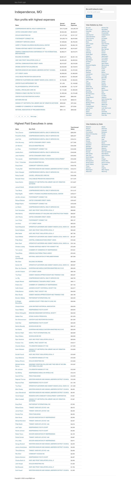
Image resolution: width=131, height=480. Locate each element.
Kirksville (88, 52)
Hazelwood (105, 86)
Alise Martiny (19, 213)
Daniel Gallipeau (20, 230)
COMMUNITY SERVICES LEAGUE (25, 42)
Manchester (105, 90)
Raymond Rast (19, 382)
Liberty (88, 49)
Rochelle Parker (19, 179)
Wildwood (104, 101)
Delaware (104, 132)
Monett (88, 110)
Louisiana (88, 143)
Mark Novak (18, 417)
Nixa (103, 92)
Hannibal (104, 47)
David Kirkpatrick (20, 227)
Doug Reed (18, 404)
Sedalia (88, 45)
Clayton (104, 36)
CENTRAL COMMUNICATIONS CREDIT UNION (29, 63)
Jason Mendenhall (20, 392)
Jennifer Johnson (20, 197)
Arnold (103, 110)
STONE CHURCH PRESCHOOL (38, 316)
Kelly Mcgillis (19, 194)
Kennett (88, 95)
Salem (88, 111)
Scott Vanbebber (20, 210)
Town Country (90, 38)
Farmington (105, 58)
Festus (103, 81)
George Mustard (20, 444)
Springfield (105, 29)
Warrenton (89, 113)
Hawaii (103, 136)
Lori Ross (18, 149)
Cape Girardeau (90, 36)
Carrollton (89, 115)
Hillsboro (104, 97)
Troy (87, 81)
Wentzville (89, 58)
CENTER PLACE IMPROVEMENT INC (26, 83)
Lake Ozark (89, 108)
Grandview (105, 60)
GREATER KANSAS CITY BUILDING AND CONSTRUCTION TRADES (48, 213)
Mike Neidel (18, 233)
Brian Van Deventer (20, 268)
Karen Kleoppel (19, 172)
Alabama (88, 127)
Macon (88, 99)
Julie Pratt (18, 139)
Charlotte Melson (20, 346)
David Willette (19, 237)
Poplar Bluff (89, 54)
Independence (106, 35)
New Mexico (105, 153)
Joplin (87, 33)
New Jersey (89, 153)
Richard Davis (19, 407)
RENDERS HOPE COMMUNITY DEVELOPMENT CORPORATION (47, 396)
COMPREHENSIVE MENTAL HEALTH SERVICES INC (30, 28)
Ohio (103, 157)
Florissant (89, 47)
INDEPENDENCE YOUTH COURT (38, 310)
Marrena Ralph (19, 333)
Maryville (88, 70)
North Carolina (106, 155)
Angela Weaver (19, 281)
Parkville (88, 104)
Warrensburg (105, 65)
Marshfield (89, 92)
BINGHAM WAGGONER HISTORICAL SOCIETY (42, 313)
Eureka (104, 83)
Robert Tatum (19, 434)
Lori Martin (18, 207)
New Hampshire (106, 152)
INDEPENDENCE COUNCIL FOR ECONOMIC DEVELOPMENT (47, 159)
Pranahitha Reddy (20, 136)
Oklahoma (89, 159)
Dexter (103, 94)
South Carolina (106, 162)
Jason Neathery (19, 155)
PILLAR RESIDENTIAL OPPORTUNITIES (27, 86)
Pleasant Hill (89, 88)
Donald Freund (19, 354)
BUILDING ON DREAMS (22, 57)
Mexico (104, 51)
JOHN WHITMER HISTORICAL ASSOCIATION (42, 306)
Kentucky (104, 141)
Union (87, 69)
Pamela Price (19, 414)
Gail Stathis (18, 329)
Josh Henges (19, 464)
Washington (105, 56)
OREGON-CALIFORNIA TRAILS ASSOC (40, 253)
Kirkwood (104, 61)
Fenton (104, 52)
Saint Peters (105, 63)
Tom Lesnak (18, 159)
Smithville (104, 111)
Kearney (88, 90)
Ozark (103, 70)
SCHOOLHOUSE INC (35, 326)
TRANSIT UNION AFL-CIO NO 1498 (39, 407)
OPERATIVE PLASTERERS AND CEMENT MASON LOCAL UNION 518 (35, 80)
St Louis (88, 27)
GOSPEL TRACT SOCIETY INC (38, 291)
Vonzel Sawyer (19, 396)
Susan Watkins (19, 310)
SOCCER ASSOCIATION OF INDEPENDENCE (42, 417)
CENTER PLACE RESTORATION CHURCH (27, 96)
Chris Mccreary (19, 142)
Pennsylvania (89, 161)
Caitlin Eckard (19, 288)
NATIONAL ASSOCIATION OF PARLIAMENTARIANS (30, 110)
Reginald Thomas (20, 379)
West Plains (89, 60)
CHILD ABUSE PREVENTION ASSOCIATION (28, 77)
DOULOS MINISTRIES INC (23, 35)
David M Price (19, 376)
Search (89, 16)
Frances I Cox (19, 343)
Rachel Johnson (20, 431)
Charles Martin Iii (20, 460)
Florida (104, 134)
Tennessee (105, 164)
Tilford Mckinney (20, 450)
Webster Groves (106, 113)
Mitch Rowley (19, 389)
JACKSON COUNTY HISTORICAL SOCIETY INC (42, 288)
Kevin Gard (18, 243)
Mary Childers (19, 336)
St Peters (88, 61)
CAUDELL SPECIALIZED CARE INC (25, 90)
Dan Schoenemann (20, 319)
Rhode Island (89, 162)
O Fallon (104, 95)
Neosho (88, 76)
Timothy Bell (18, 169)
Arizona (88, 128)
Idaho (87, 137)
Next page (33, 116)
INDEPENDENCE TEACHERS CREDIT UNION (42, 281)
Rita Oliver (18, 261)
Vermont (88, 168)
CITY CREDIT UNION (21, 73)
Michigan (88, 146)
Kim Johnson (19, 369)
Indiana (88, 139)
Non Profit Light (20, 2)
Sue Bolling (18, 373)
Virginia (104, 168)
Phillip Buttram (19, 291)
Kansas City (105, 27)
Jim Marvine (18, 146)
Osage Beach (90, 97)
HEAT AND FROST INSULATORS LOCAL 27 (27, 60)
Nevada (88, 83)
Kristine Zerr (18, 285)
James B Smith (19, 187)
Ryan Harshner (19, 339)
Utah (103, 166)
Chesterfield (105, 33)
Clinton (88, 63)
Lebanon (88, 51)
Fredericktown (90, 106)
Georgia (88, 136)
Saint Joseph (89, 44)
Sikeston (88, 56)
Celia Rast (18, 323)
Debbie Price (19, 316)
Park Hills (104, 115)
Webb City (104, 104)
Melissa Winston (20, 361)
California (88, 130)
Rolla (87, 42)
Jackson (88, 85)
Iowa (103, 139)
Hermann (104, 106)
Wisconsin (89, 171)
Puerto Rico (105, 161)
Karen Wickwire (19, 349)
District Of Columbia (91, 134)
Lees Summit (89, 35)
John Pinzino (19, 217)
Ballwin (104, 40)
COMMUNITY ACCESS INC (37, 454)
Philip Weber (19, 240)
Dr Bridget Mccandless (18, 302)
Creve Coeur (105, 74)
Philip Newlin (19, 424)
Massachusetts (106, 144)
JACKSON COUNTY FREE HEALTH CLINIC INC (42, 301)
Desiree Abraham (20, 457)
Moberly (104, 85)
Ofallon (88, 67)
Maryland (88, 144)
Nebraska (104, 150)
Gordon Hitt (18, 265)
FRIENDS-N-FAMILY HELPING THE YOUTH (27, 93)
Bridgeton (104, 54)
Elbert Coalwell (19, 399)
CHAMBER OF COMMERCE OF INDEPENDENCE (29, 106)
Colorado (104, 130)
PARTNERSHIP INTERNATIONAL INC (39, 298)
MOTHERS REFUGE (21, 100)
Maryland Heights (91, 65)
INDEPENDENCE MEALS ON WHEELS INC (41, 373)
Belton (103, 88)
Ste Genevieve (90, 94)
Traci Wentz (18, 190)
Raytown (88, 72)
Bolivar (103, 72)
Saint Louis (89, 29)
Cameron (104, 103)
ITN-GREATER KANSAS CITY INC (38, 346)
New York (88, 155)
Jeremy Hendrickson (21, 447)
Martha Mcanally (20, 326)
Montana (88, 150)
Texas (87, 166)
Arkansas (104, 128)
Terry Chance (19, 132)
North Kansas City (107, 99)
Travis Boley (18, 253)
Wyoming (104, 171)
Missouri (104, 148)
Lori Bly (17, 278)
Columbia (88, 31)
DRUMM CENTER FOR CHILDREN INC (26, 67)
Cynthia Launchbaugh (19, 257)
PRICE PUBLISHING (35, 376)
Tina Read (18, 275)
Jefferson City (105, 31)
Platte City (89, 86)
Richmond (89, 101)
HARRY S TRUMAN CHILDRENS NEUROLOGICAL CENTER (32, 45)
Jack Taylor (18, 427)
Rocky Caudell (19, 175)
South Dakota (90, 164)
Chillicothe (104, 45)
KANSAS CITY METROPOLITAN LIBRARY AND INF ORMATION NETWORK (36, 103)
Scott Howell (18, 470)
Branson (104, 42)
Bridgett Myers (19, 204)
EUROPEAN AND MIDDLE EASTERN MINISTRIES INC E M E (46, 268)
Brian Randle (19, 295)
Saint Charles (105, 44)
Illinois (103, 137)
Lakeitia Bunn (19, 152)
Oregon (104, 159)
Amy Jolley (18, 440)
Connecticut (89, 132)
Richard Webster (20, 200)
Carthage (104, 76)
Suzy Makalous (19, 358)
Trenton (104, 79)
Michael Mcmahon (20, 421)
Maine (103, 143)
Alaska (103, 127)
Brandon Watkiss (20, 298)
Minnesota (104, 146)
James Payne (19, 411)
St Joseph (104, 38)
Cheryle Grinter (19, 306)
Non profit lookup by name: (94, 9)
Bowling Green (90, 103)
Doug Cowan (19, 165)
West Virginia (105, 169)
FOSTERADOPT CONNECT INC (24, 38)
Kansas (88, 141)
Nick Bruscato (19, 467)
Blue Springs (105, 49)
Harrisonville (89, 79)
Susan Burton (19, 182)
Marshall (104, 67)
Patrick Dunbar (19, 437)
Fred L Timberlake (20, 162)
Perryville (88, 77)
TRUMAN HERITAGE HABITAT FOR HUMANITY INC (30, 48)
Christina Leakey (20, 246)
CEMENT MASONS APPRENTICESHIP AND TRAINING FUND (46, 275)
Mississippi (89, 148)
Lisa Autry (18, 223)
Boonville (104, 77)
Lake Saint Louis (106, 108)
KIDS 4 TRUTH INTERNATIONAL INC (39, 333)
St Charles (89, 40)
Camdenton (89, 74)
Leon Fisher (18, 220)
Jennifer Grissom (20, 271)
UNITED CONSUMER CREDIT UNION (26, 32)
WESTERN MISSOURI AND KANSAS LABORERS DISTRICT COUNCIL (35, 70)
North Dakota (89, 157)
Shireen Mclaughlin (20, 313)
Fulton (103, 69)
